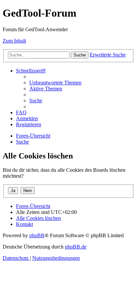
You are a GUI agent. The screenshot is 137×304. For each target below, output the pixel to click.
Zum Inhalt (14, 41)
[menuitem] (55, 82)
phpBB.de (75, 247)
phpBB (37, 235)
